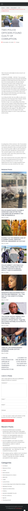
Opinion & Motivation (8, 488)
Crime (17, 42)
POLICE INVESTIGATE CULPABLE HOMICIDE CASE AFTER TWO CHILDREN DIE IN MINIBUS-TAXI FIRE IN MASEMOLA (12, 213)
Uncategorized (7, 500)
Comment (4, 383)
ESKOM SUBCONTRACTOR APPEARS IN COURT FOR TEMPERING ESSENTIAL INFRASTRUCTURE (7, 363)
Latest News (6, 481)
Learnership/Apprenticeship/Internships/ (14, 484)
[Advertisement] (14, 58)
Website (3, 410)
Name (3, 399)
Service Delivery (7, 495)
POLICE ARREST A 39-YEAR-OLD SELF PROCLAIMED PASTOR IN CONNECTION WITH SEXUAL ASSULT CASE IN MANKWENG (12, 267)
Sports (4, 497)
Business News (7, 468)
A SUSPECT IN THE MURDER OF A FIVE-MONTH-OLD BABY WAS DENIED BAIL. (21, 361)
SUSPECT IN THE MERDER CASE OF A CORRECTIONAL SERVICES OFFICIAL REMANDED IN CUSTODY (13, 239)
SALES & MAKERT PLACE (9, 493)
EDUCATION (6, 472)
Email (3, 404)
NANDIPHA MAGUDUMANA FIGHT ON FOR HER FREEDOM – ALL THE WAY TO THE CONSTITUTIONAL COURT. (13, 295)
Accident (5, 465)
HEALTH (5, 477)
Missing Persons (7, 486)
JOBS (4, 479)
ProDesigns (18, 508)
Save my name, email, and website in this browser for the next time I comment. (13, 416)
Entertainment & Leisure (9, 475)
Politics (5, 491)
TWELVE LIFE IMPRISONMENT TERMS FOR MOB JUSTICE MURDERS (11, 349)
